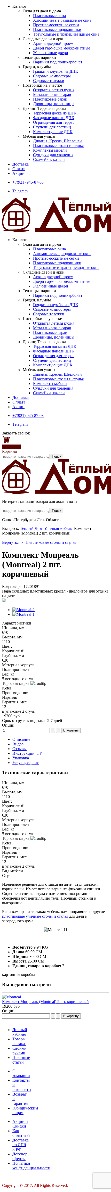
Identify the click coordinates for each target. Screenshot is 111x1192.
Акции (18, 173)
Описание (21, 739)
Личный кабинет (19, 1032)
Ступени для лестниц (52, 127)
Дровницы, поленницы (53, 104)
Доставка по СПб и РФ (20, 1145)
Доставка (20, 164)
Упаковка (20, 758)
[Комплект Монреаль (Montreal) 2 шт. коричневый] (11, 997)
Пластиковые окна (49, 15)
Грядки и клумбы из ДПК (55, 71)
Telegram (20, 191)
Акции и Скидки (20, 1123)
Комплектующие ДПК (53, 131)
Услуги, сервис (25, 762)
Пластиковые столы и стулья (58, 145)
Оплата (18, 169)
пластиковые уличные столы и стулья (35, 916)
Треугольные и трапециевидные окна (66, 34)
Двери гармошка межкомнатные (61, 48)
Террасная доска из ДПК (54, 113)
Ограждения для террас (53, 122)
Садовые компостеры (52, 76)
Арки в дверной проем (53, 43)
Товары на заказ (19, 1041)
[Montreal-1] (23, 614)
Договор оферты (19, 1156)
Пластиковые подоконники (57, 29)
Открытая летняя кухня (53, 90)
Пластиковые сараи (50, 99)
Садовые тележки (48, 80)
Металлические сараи (52, 94)
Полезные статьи (21, 1059)
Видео (17, 744)
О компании (21, 1073)
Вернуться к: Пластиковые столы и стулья (39, 542)
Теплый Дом (31, 528)
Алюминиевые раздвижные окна (62, 20)
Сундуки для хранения (53, 155)
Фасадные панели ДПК (53, 118)
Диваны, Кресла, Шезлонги (57, 141)
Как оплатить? (21, 1133)
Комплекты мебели (50, 150)
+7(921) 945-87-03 (28, 182)
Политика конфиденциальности (31, 1165)
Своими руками (19, 1050)
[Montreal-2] (23, 609)
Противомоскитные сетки (56, 25)
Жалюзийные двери (50, 53)
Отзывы (19, 748)
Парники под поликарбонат (57, 62)
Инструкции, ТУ (27, 753)
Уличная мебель (58, 528)
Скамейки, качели (49, 159)
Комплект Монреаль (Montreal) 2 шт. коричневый (45, 1001)
